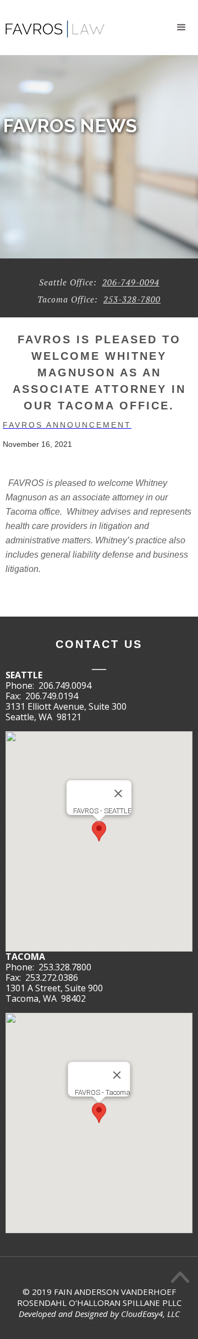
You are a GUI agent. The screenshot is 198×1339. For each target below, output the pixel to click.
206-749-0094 (131, 282)
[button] (181, 27)
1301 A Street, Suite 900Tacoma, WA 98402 (54, 993)
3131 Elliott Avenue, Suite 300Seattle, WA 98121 (66, 711)
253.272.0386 (51, 977)
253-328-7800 (132, 299)
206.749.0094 (64, 685)
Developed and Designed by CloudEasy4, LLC (99, 1313)
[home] (52, 24)
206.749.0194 (51, 696)
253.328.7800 (64, 967)
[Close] (118, 793)
